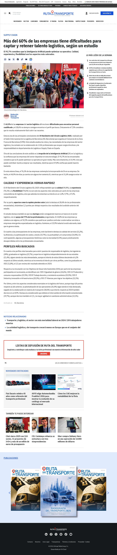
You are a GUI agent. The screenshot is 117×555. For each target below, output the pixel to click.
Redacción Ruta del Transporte (15, 116)
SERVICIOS (99, 21)
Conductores (58, 2)
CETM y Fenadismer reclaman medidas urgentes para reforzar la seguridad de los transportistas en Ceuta (99, 70)
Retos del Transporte (44, 2)
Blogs (69, 2)
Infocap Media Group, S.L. (60, 546)
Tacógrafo (25, 2)
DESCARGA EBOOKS (85, 5)
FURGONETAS (44, 21)
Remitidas (79, 2)
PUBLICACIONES (30, 5)
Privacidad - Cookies (84, 542)
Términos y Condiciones (69, 542)
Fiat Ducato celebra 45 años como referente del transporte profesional (16, 396)
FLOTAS (60, 21)
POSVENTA (90, 21)
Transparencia (56, 542)
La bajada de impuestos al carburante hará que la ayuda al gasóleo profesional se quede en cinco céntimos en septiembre (99, 86)
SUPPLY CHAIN (80, 21)
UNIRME (43, 353)
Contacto (30, 542)
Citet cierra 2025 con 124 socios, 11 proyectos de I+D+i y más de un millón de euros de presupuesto (17, 440)
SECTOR (26, 21)
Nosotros (37, 542)
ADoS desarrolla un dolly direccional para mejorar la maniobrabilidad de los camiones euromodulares (99, 78)
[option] (58, 491)
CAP (52, 2)
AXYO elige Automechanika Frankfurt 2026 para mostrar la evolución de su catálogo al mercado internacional (43, 398)
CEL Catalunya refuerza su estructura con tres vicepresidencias (43, 439)
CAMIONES (34, 21)
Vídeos (74, 2)
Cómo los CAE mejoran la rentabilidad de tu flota (68, 394)
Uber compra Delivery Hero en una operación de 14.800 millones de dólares (70, 439)
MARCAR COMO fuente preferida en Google (99, 2)
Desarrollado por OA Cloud (58, 549)
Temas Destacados (10, 2)
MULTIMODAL (69, 21)
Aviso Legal (46, 542)
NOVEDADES (18, 21)
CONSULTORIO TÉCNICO (70, 5)
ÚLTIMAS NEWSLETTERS (45, 5)
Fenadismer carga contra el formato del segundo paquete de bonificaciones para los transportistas (99, 95)
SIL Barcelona (19, 303)
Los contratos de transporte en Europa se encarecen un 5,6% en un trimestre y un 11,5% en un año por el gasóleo (99, 62)
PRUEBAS (57, 5)
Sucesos (64, 2)
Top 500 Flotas (33, 2)
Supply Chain (10, 35)
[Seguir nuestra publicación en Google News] (31, 59)
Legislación (19, 2)
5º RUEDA (53, 21)
